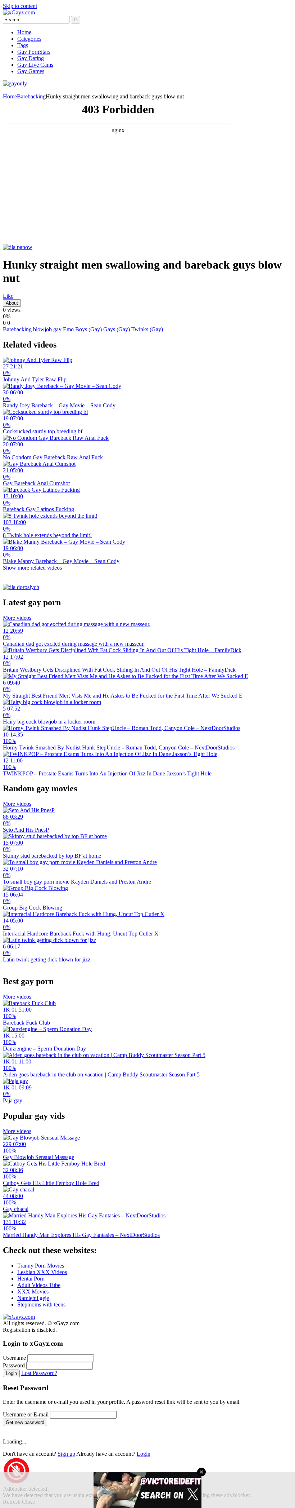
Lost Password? (39, 1373)
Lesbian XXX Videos (42, 1272)
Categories (29, 39)
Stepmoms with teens (41, 1304)
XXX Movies (33, 1291)
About (12, 303)
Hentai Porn (31, 1278)
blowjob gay (47, 329)
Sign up (66, 1454)
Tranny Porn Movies (40, 1265)
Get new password (25, 1422)
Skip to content (20, 6)
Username (14, 1358)
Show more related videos (32, 568)
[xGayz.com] (19, 12)
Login (11, 1373)
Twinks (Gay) (147, 329)
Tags (22, 45)
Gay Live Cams (35, 65)
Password (14, 1365)
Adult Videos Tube (38, 1285)
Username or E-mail (26, 1414)
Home (24, 32)
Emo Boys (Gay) (82, 329)
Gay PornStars (33, 52)
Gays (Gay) (116, 329)
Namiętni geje (33, 1298)
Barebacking (31, 96)
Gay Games (30, 71)
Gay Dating (30, 58)
